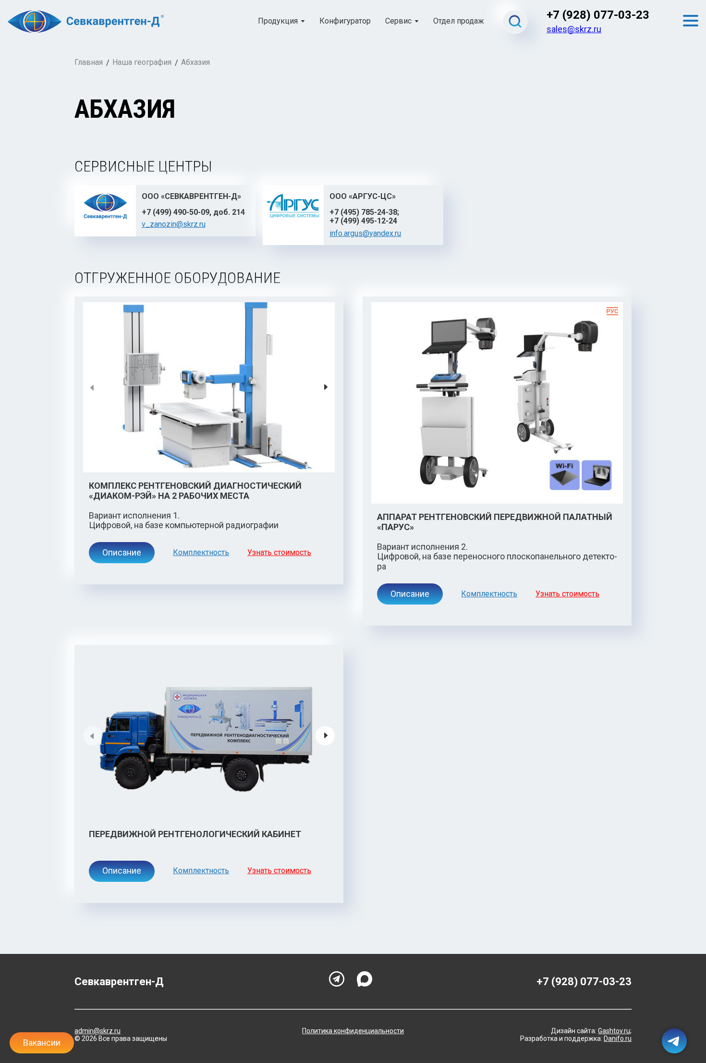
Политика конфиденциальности (353, 1031)
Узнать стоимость (279, 552)
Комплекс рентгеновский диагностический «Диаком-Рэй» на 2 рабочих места (195, 491)
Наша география (141, 62)
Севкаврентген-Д (119, 982)
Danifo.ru (618, 1038)
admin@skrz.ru (97, 1031)
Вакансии (42, 1043)
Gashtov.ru (614, 1031)
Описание (121, 552)
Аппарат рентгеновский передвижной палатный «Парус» (494, 522)
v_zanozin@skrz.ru (174, 224)
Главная (88, 62)
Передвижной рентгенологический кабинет (195, 834)
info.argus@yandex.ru (365, 233)
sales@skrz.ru (574, 29)
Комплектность (201, 552)
